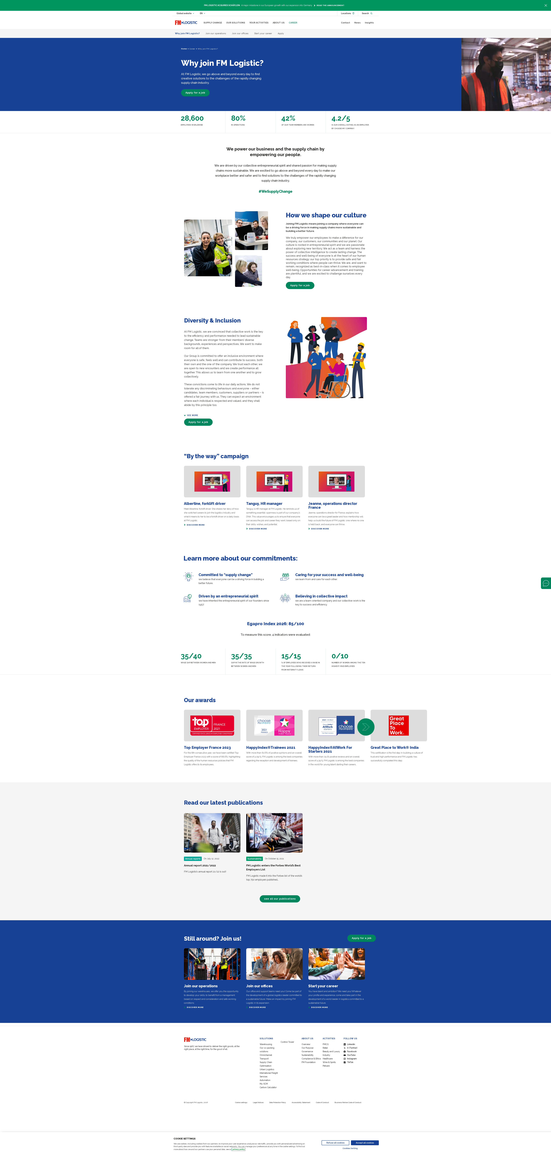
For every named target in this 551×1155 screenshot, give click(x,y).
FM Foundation (309, 1062)
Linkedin (351, 1044)
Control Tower (287, 1042)
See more (192, 415)
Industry (326, 1055)
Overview (306, 1044)
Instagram (352, 1059)
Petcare (326, 1066)
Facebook (352, 1051)
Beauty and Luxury (331, 1051)
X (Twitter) (352, 1048)
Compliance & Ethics (311, 1059)
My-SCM (264, 1084)
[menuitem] (213, 22)
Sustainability (308, 1055)
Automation (265, 1080)
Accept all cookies (365, 1143)
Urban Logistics (267, 1069)
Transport (264, 1059)
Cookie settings (241, 1102)
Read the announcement (330, 5)
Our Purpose (307, 1048)
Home (184, 49)
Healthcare (328, 1059)
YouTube (351, 1055)
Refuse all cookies (335, 1143)
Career (192, 49)
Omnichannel (266, 1055)
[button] (366, 727)
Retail (325, 1048)
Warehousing (266, 1044)
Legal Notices (258, 1102)
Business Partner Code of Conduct (348, 1102)
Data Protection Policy (277, 1102)
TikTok (350, 1062)
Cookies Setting (350, 1148)
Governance (307, 1051)
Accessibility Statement (301, 1102)
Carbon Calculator (268, 1087)
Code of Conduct (322, 1102)
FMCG (326, 1044)
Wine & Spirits (329, 1062)
